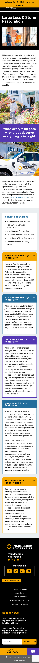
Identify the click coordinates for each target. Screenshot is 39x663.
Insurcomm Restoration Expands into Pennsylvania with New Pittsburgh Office (14, 630)
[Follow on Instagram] (16, 571)
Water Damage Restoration (18, 221)
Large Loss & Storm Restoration (20, 238)
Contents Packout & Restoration (20, 235)
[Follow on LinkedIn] (22, 571)
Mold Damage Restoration (18, 231)
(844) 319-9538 (11, 580)
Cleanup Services (19, 597)
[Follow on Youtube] (28, 571)
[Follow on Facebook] (9, 571)
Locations (19, 593)
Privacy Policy (19, 660)
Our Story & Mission (19, 589)
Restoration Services (19, 600)
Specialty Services (19, 604)
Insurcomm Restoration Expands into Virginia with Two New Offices (14, 620)
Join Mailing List (29, 641)
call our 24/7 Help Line (18, 197)
